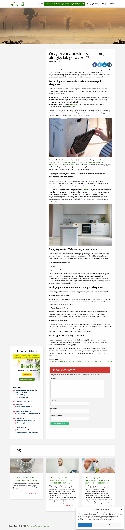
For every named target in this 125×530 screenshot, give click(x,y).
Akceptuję (85, 525)
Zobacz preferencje (115, 525)
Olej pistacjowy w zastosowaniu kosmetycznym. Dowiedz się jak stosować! (98, 480)
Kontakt (112, 4)
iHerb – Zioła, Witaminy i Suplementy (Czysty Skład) (65, 4)
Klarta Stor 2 (85, 190)
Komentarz (54, 378)
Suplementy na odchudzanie (27, 413)
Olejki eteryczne (23, 406)
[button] (121, 509)
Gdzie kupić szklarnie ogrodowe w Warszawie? (65, 362)
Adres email (54, 408)
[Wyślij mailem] (109, 64)
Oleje (18, 404)
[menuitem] (40, 4)
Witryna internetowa (56, 415)
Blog (104, 4)
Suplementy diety (22, 411)
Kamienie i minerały (23, 402)
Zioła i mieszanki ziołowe (26, 432)
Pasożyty (20, 423)
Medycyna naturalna (24, 420)
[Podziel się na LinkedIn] (104, 64)
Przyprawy (23, 397)
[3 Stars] (51, 359)
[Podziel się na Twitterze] (99, 64)
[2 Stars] (50, 359)
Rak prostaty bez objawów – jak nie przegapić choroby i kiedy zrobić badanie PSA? (61, 480)
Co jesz (20, 395)
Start (41, 4)
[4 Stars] (52, 359)
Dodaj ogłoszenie (93, 4)
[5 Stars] (53, 359)
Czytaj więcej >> (34, 493)
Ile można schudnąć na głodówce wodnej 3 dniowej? (26, 478)
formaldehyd (73, 104)
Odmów (99, 525)
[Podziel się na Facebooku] (94, 64)
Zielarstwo (20, 427)
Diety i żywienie (21, 392)
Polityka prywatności (42, 526)
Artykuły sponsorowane (24, 390)
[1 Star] (49, 359)
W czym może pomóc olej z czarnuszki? (98, 362)
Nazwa (53, 401)
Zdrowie (19, 418)
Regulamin (30, 526)
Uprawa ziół (21, 430)
